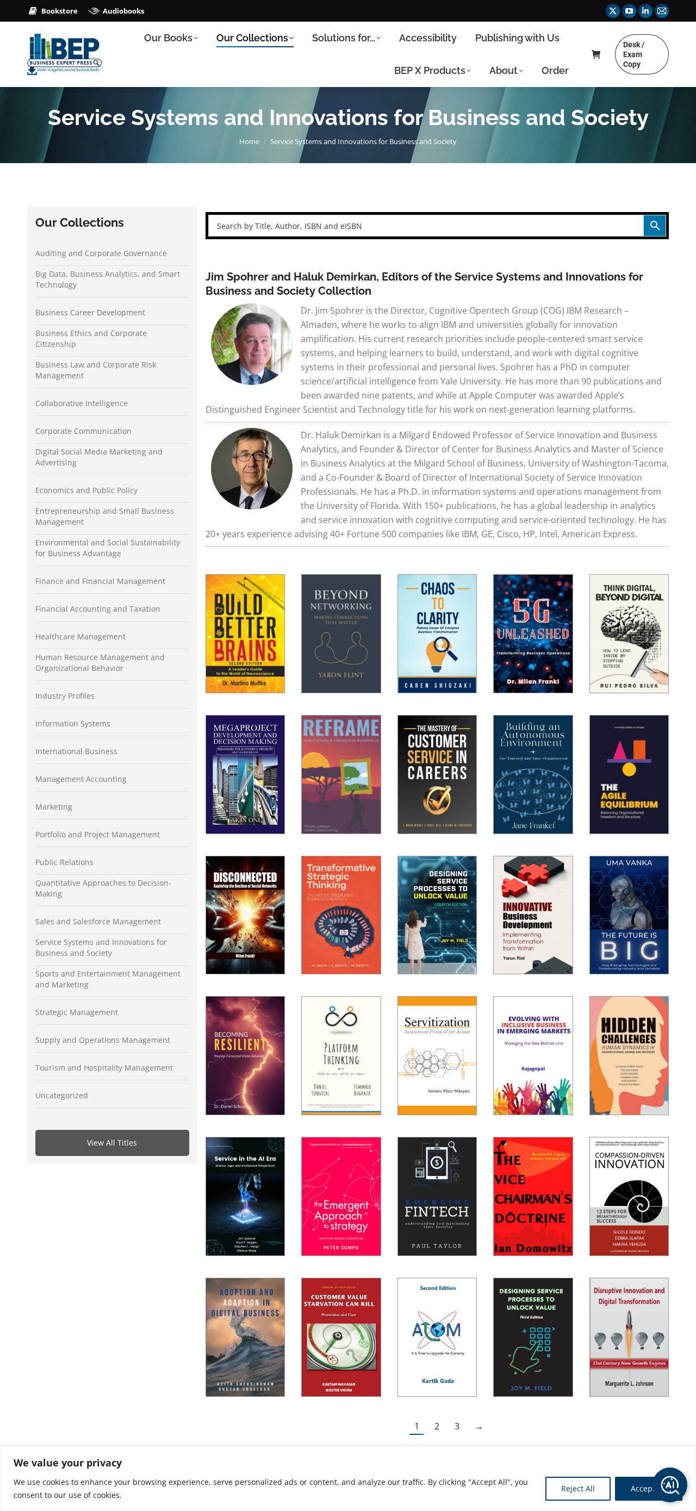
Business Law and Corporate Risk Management (95, 370)
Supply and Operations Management (102, 1040)
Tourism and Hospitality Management (104, 1067)
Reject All (578, 1488)
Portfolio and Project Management (97, 834)
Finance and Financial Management (100, 581)
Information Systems (72, 723)
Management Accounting (81, 779)
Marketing (53, 806)
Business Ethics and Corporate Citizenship (91, 338)
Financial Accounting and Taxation (97, 609)
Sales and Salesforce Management (98, 921)
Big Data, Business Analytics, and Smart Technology (107, 279)
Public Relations (64, 862)
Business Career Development (90, 312)
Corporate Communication (83, 431)
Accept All (649, 1488)
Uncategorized (61, 1095)
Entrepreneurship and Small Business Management (104, 516)
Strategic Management (76, 1012)
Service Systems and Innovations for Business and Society (101, 947)
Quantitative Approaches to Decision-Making (103, 888)
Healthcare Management (80, 636)
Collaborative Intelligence (81, 403)
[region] (348, 1478)
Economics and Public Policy (86, 490)
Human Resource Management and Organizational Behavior (100, 662)
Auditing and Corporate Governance (101, 253)
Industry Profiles (65, 696)
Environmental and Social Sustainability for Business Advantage (107, 547)
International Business (76, 751)
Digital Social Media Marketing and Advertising (99, 457)
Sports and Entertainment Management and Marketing (108, 979)
